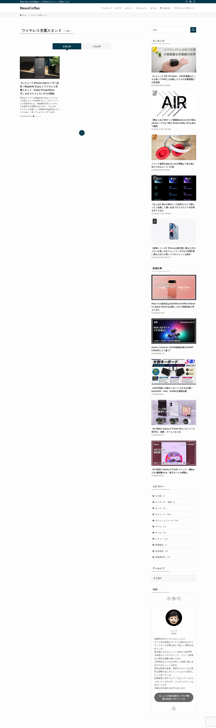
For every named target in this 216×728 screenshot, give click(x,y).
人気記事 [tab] (97, 46)
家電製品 (161, 544)
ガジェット (163, 514)
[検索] (194, 1)
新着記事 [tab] (67, 46)
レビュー (161, 538)
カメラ (160, 508)
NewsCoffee (30, 8)
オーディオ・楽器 (165, 501)
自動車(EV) (162, 556)
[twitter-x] (187, 1)
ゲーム (160, 526)
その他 (160, 495)
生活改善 (161, 550)
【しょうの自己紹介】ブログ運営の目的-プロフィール (173, 697)
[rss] (190, 1)
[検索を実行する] (193, 30)
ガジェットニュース (166, 520)
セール (160, 532)
